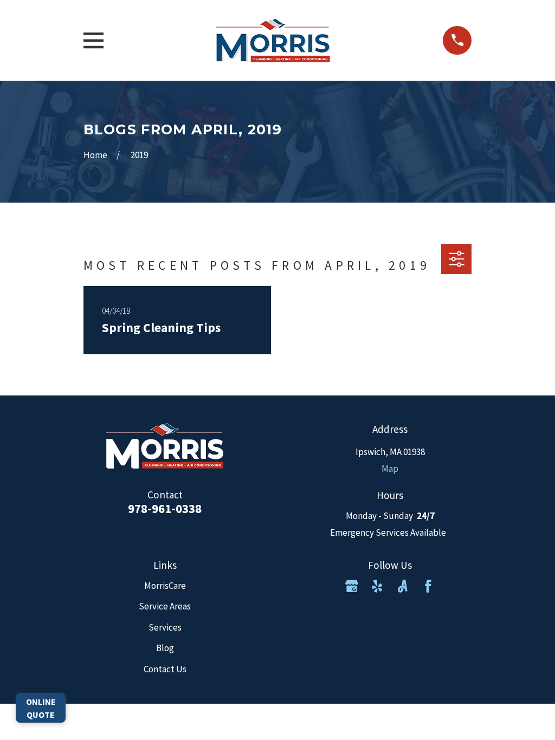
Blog (165, 648)
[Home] (273, 40)
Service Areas (165, 606)
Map (390, 469)
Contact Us (165, 669)
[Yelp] (377, 586)
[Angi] (402, 586)
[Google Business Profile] (351, 586)
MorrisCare (165, 586)
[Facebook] (428, 586)
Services (165, 627)
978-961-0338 (165, 508)
